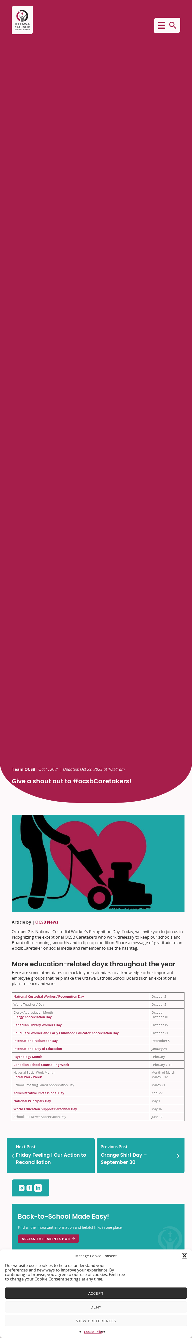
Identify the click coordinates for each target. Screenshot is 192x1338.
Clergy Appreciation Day (33, 1017)
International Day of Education (38, 1048)
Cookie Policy (93, 1332)
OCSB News (46, 922)
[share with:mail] (22, 1187)
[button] (184, 1255)
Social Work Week (28, 1077)
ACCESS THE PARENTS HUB (46, 1238)
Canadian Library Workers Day (38, 1025)
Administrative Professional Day (39, 1093)
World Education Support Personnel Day (45, 1109)
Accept (96, 1293)
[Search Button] (172, 25)
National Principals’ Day (32, 1101)
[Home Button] (22, 20)
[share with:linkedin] (38, 1187)
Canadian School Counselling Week (41, 1064)
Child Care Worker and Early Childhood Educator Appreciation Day (66, 1033)
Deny (96, 1306)
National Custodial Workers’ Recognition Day (49, 996)
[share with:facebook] (30, 1187)
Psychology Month (28, 1056)
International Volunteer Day (36, 1040)
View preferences (96, 1320)
